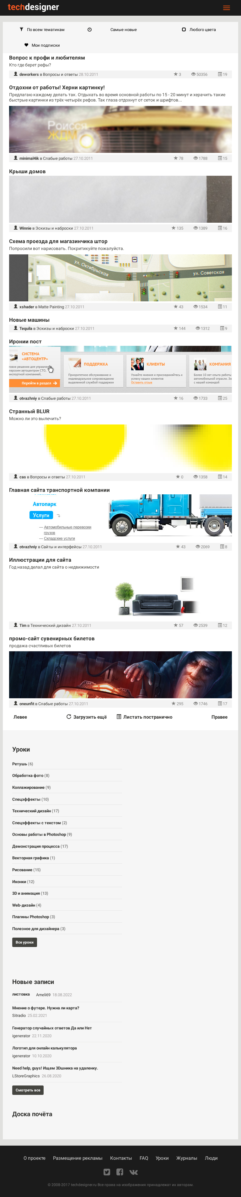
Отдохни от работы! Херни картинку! (57, 87)
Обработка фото (31, 775)
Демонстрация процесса (40, 846)
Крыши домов (27, 171)
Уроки (162, 1158)
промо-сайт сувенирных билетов (52, 638)
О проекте (35, 1158)
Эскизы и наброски (54, 228)
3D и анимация (30, 893)
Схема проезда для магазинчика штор (58, 241)
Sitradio (19, 1015)
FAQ (144, 1158)
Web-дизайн (26, 905)
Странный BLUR (29, 411)
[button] (42, 30)
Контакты (121, 1158)
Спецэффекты (30, 799)
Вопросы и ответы (60, 74)
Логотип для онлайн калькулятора (44, 1048)
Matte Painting (51, 306)
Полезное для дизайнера (39, 928)
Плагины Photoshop (33, 916)
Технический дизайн (50, 625)
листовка (21, 994)
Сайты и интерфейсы (61, 546)
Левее (20, 717)
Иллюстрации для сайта (40, 560)
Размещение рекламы (78, 1158)
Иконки (23, 881)
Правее (220, 717)
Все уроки (25, 942)
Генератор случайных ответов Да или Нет (52, 1028)
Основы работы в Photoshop (42, 834)
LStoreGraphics (26, 1076)
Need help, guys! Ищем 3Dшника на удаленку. (55, 1068)
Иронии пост (25, 341)
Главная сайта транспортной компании (59, 490)
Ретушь (22, 764)
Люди (211, 1158)
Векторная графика (33, 858)
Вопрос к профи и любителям (47, 58)
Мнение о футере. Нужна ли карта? (45, 1008)
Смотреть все (28, 1090)
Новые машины (29, 320)
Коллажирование (31, 787)
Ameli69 (43, 994)
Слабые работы (57, 158)
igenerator (21, 1035)
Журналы (186, 1158)
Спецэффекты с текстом (39, 822)
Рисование (26, 869)
